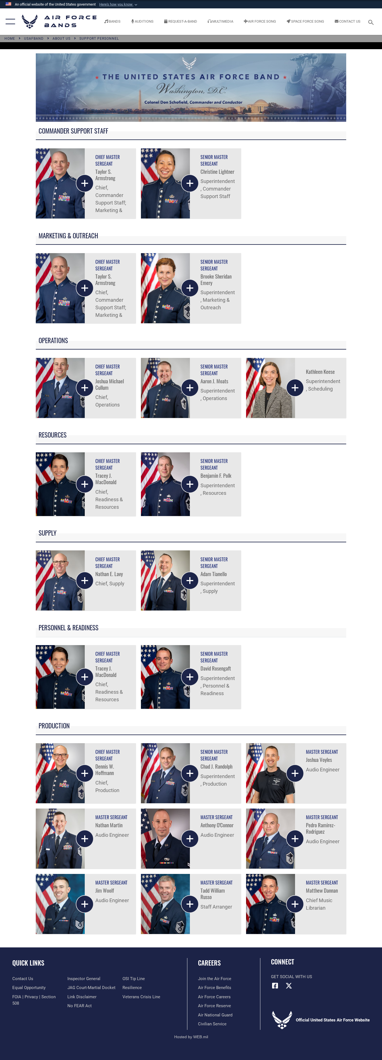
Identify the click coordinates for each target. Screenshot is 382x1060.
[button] (118, 4)
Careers (209, 963)
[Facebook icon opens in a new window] (275, 985)
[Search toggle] (372, 22)
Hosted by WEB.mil (191, 1037)
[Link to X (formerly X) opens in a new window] (289, 985)
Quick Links (28, 963)
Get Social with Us (291, 976)
